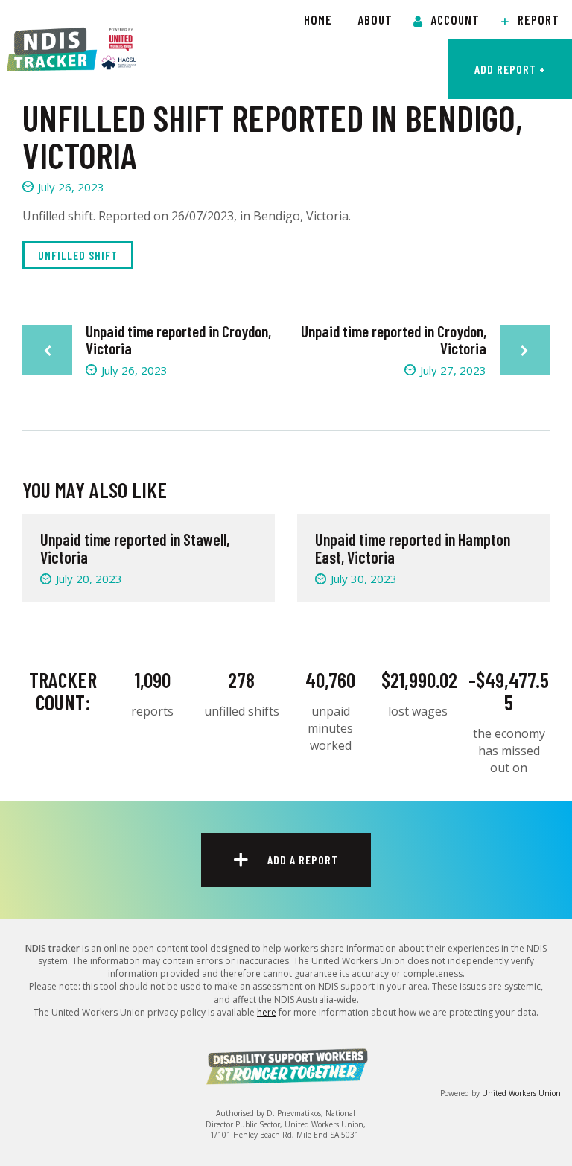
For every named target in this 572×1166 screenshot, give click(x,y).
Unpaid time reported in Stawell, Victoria (134, 548)
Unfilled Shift (78, 255)
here (266, 1012)
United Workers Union (521, 1093)
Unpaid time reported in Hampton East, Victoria (412, 548)
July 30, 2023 (364, 578)
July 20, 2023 (89, 578)
